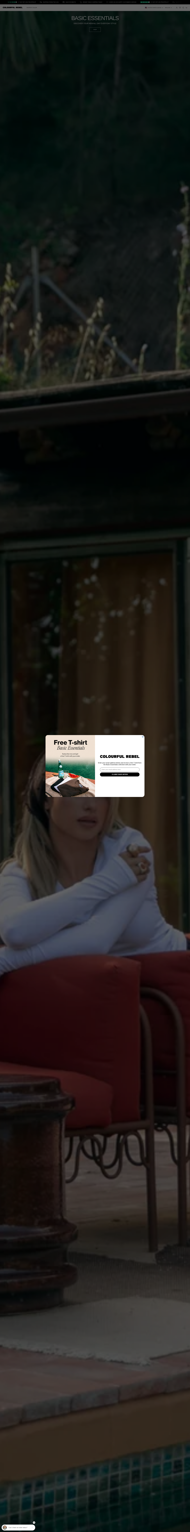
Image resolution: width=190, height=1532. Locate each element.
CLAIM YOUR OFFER (120, 774)
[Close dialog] (142, 736)
